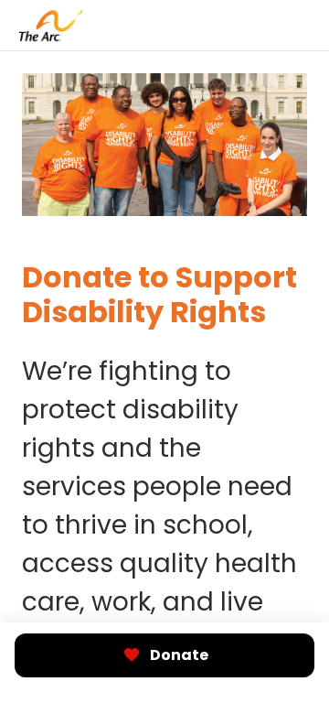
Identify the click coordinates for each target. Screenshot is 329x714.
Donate (179, 654)
